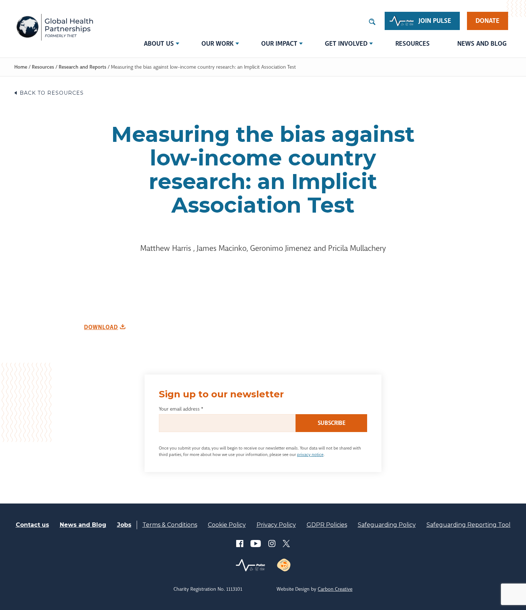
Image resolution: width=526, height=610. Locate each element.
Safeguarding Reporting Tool (469, 524)
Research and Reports (82, 67)
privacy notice (310, 454)
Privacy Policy (276, 524)
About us (159, 43)
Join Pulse (435, 20)
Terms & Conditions (169, 524)
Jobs (124, 524)
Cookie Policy (227, 524)
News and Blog (482, 43)
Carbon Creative (335, 589)
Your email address (181, 409)
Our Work (217, 43)
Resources (412, 43)
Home (20, 67)
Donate (488, 20)
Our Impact (279, 43)
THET (54, 27)
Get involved (346, 43)
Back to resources (52, 93)
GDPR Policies (327, 524)
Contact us (32, 524)
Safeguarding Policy (387, 524)
